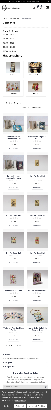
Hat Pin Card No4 (13, 216)
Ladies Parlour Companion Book (13, 177)
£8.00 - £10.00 (9, 47)
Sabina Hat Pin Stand (37, 291)
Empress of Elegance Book (37, 138)
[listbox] (39, 107)
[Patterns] (13, 86)
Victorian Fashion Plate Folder (13, 329)
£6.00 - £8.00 (8, 43)
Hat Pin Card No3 (37, 216)
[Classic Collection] (36, 67)
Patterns (13, 94)
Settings (7, 406)
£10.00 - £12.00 (9, 51)
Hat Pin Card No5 (37, 176)
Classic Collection (35, 75)
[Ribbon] (36, 86)
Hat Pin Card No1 (37, 253)
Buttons (13, 75)
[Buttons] (13, 67)
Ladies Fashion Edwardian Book (14, 138)
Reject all (20, 406)
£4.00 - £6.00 (8, 39)
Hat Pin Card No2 (13, 253)
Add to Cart (13, 148)
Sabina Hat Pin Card (13, 291)
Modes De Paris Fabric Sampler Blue (37, 329)
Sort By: (26, 107)
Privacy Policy (20, 400)
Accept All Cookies (37, 406)
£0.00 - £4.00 (8, 35)
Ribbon (35, 94)
